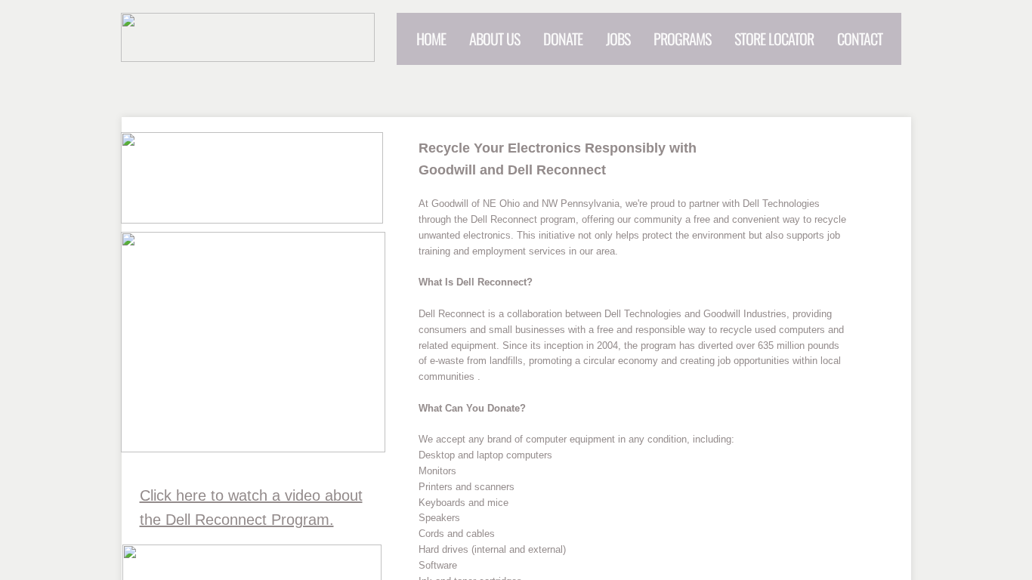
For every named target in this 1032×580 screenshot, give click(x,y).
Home (431, 38)
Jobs (618, 38)
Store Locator (774, 38)
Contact (859, 38)
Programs (682, 38)
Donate (562, 38)
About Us (494, 38)
